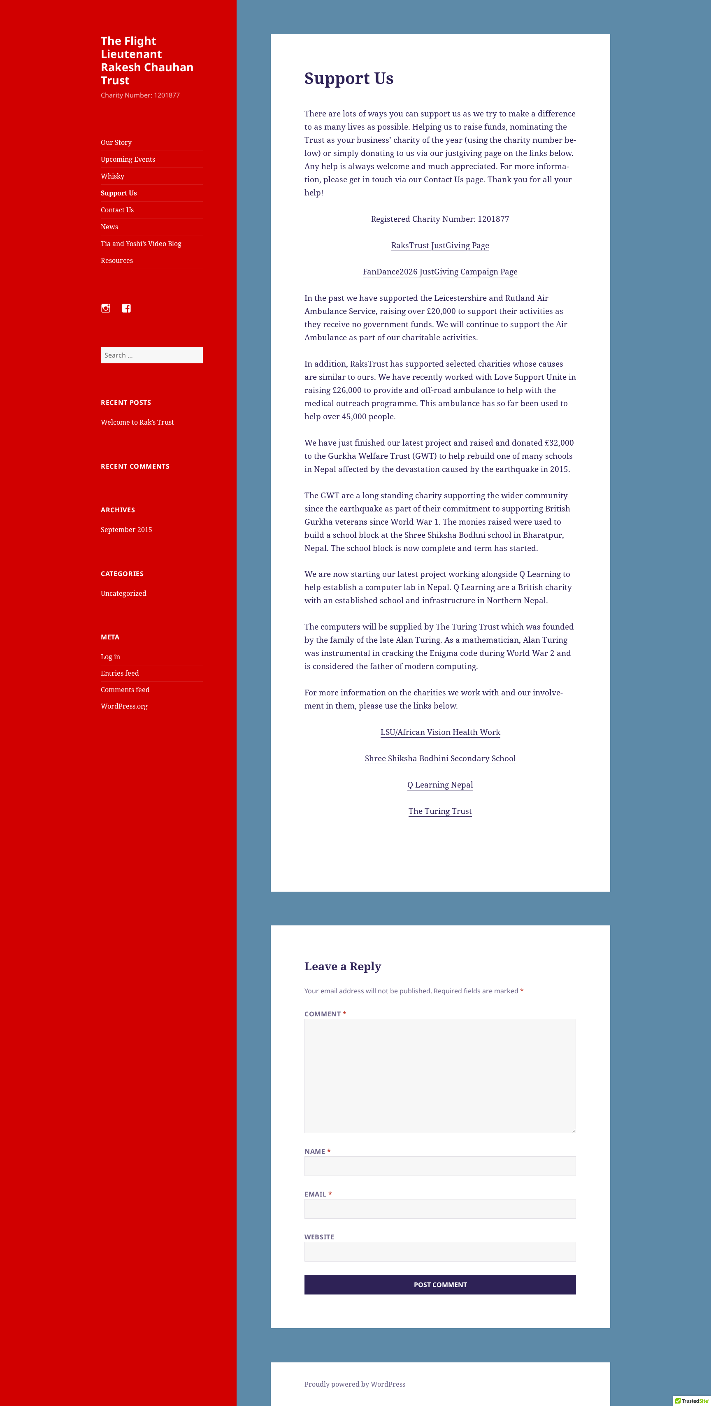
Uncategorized (123, 593)
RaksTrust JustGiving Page (440, 245)
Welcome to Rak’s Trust (137, 422)
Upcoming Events (128, 159)
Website (319, 1236)
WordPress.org (124, 706)
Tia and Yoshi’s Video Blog (141, 243)
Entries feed (120, 673)
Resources (117, 260)
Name (317, 1151)
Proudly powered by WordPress (354, 1384)
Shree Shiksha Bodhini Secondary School (440, 758)
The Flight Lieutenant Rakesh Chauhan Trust (147, 60)
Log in (110, 656)
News (109, 226)
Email (318, 1194)
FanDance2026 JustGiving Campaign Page (440, 271)
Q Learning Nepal (440, 784)
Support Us (119, 193)
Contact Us (117, 209)
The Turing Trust (440, 811)
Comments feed (125, 689)
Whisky (112, 176)
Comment (325, 1013)
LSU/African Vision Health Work (440, 732)
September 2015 (126, 529)
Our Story (116, 142)
